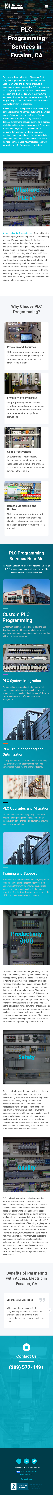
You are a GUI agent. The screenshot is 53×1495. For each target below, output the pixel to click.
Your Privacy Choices (28, 1471)
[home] (13, 6)
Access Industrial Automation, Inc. (18, 233)
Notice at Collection (26, 1474)
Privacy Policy (26, 1479)
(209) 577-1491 (26, 1367)
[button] (46, 6)
